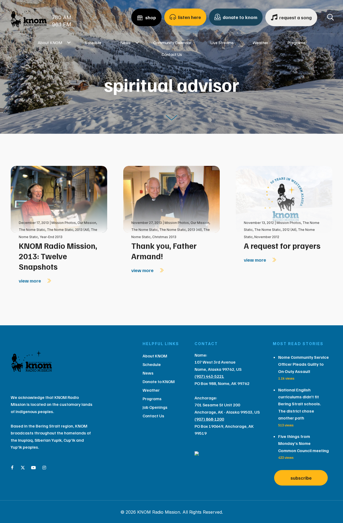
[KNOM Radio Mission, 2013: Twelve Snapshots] (59, 199)
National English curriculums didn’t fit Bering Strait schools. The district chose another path (299, 404)
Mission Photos (63, 223)
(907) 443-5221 (209, 376)
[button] (68, 42)
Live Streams (222, 42)
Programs (296, 42)
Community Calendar (172, 42)
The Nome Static (32, 230)
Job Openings (155, 407)
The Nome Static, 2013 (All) (68, 230)
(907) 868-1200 (209, 419)
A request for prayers (282, 245)
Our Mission (86, 223)
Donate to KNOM (159, 381)
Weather (260, 42)
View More (30, 281)
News (125, 42)
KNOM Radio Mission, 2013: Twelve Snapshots (58, 256)
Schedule (93, 42)
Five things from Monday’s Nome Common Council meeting (303, 443)
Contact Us (172, 54)
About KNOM (50, 42)
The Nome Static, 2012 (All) (275, 230)
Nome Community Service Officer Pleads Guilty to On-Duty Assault (303, 364)
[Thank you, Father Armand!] (171, 199)
